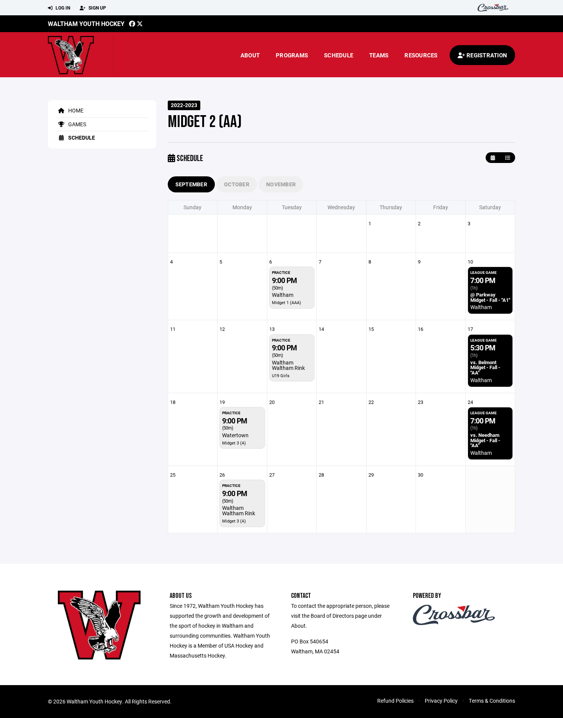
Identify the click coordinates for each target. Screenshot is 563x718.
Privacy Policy (441, 700)
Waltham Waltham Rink (288, 365)
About (250, 55)
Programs (292, 55)
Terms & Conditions (492, 700)
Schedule (338, 55)
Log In (62, 8)
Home (75, 110)
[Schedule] (507, 157)
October (236, 184)
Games (76, 124)
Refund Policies (395, 700)
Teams (378, 55)
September (191, 184)
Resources (420, 55)
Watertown (235, 435)
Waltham (282, 294)
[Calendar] (493, 157)
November (281, 184)
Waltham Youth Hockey (86, 24)
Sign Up (96, 8)
